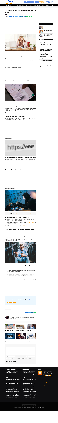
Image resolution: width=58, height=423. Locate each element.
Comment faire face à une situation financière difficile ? (20, 331)
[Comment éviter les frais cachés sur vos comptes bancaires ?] (41, 27)
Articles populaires (29, 407)
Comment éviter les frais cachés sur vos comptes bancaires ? (47, 27)
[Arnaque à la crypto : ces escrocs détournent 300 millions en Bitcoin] (21, 336)
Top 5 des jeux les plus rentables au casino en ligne (46, 66)
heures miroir (43, 385)
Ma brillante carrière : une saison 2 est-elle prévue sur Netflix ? (13, 377)
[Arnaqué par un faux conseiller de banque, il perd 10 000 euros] (31, 326)
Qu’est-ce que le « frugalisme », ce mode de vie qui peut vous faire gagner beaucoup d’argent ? (46, 63)
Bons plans (47, 5)
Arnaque (10, 309)
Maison (23, 5)
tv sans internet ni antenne (44, 384)
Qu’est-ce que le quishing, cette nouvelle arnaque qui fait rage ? (9, 341)
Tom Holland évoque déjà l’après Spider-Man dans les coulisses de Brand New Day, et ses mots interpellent (13, 380)
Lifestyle (31, 5)
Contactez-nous (48, 375)
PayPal (24, 225)
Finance (10, 7)
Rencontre (35, 5)
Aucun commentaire (21, 14)
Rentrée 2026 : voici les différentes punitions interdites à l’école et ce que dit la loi (12, 372)
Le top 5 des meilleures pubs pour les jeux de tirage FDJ (46, 61)
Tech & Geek (19, 5)
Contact (43, 407)
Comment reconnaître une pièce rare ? (45, 68)
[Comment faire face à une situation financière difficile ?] (21, 326)
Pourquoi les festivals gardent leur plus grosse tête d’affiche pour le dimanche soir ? (12, 374)
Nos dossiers (40, 382)
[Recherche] (52, 5)
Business (38, 5)
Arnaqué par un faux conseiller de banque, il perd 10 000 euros (31, 331)
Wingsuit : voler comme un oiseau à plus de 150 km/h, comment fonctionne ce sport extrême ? (12, 395)
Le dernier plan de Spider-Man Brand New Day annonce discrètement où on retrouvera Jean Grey (12, 383)
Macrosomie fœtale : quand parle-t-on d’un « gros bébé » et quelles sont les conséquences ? (13, 389)
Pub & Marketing (8, 5)
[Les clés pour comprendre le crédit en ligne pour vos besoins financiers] (10, 326)
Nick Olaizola (9, 14)
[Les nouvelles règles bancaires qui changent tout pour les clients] (41, 35)
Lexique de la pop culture (45, 382)
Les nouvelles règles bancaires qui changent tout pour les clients (48, 35)
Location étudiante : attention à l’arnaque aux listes (23, 213)
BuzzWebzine (6, 7)
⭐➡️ (11, 302)
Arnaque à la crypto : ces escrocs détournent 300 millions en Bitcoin (20, 341)
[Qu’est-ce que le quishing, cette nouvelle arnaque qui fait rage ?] (10, 336)
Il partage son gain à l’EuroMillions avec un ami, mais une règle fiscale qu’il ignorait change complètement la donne (45, 54)
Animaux (27, 5)
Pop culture (13, 5)
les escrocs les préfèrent (30, 222)
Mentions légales (39, 407)
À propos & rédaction (23, 407)
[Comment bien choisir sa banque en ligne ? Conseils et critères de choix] (31, 336)
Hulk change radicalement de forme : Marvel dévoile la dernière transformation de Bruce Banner (12, 398)
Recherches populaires (34, 407)
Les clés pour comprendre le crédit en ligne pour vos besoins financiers (9, 331)
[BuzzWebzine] (10, 2)
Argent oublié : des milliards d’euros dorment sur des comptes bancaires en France (48, 31)
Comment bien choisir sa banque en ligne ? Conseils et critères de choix (31, 341)
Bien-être (43, 5)
